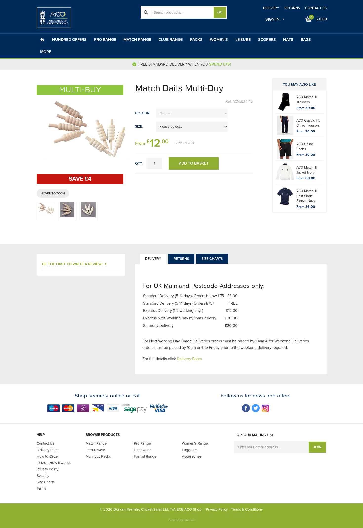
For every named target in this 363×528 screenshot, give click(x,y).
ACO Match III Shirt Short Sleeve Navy (306, 196)
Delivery (153, 259)
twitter (256, 408)
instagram (265, 408)
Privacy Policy (217, 509)
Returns (181, 259)
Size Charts (212, 259)
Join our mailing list (254, 435)
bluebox (189, 520)
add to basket (194, 163)
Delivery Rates (189, 358)
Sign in (272, 19)
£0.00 (318, 18)
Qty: (138, 163)
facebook (246, 408)
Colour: (142, 113)
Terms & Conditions (246, 509)
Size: (139, 126)
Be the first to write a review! (72, 264)
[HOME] (42, 39)
